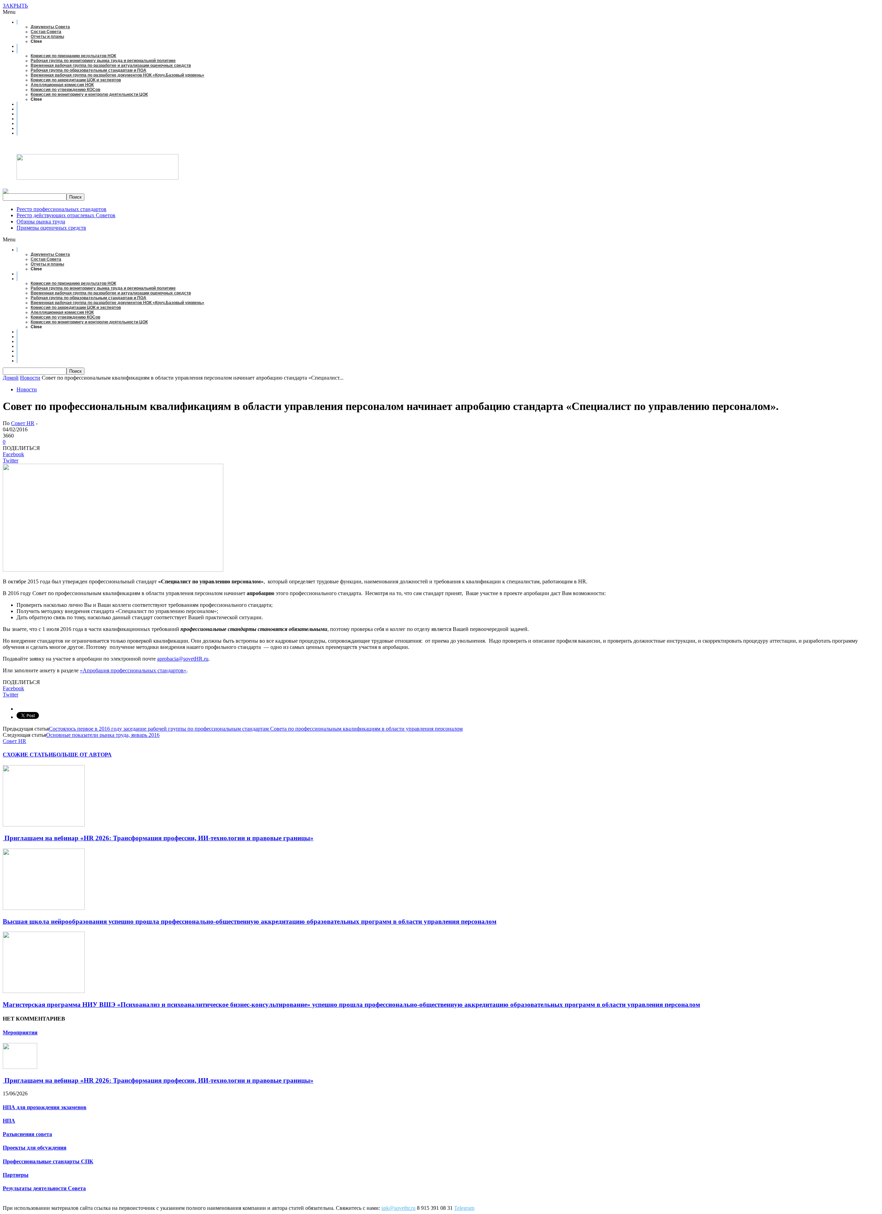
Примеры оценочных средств (51, 228)
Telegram (464, 1208)
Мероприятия (20, 1032)
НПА (9, 1121)
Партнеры (16, 1175)
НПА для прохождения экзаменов (44, 1107)
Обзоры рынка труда (41, 221)
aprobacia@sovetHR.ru (182, 659)
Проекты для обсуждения (34, 1148)
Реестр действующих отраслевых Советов (66, 215)
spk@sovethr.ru (398, 1208)
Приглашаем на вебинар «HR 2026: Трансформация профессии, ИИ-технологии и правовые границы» (158, 838)
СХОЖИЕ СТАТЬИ (28, 755)
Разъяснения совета (27, 1134)
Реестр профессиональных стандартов (61, 209)
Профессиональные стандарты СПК (48, 1161)
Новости (27, 389)
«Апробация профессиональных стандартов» (133, 670)
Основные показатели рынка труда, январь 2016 (103, 735)
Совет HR (22, 423)
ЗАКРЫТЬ (15, 6)
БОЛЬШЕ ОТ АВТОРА (82, 755)
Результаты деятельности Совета (44, 1188)
